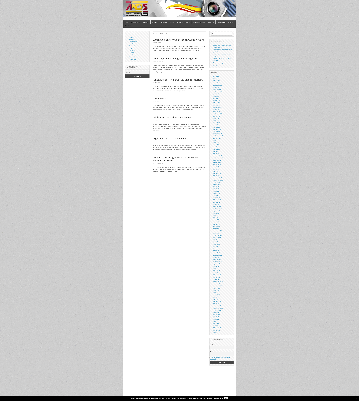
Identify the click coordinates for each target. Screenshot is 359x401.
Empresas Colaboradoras (199, 22)
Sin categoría (133, 59)
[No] (357, 398)
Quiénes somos (134, 22)
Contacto (187, 22)
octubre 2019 (217, 233)
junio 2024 (216, 120)
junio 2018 (216, 268)
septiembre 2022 (218, 162)
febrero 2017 (217, 301)
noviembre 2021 (218, 180)
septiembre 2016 (218, 312)
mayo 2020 (216, 217)
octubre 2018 (217, 259)
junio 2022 (216, 167)
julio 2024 (216, 118)
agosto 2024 (217, 116)
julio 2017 (216, 290)
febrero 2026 (217, 80)
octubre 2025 (217, 89)
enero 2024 (216, 131)
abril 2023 (216, 147)
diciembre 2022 (217, 155)
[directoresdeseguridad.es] (179, 9)
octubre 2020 (217, 206)
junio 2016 (216, 319)
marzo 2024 (216, 127)
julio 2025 (216, 94)
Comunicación (133, 41)
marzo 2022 (216, 171)
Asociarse (154, 22)
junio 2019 (216, 242)
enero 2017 (216, 303)
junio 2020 (216, 215)
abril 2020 (216, 219)
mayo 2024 (216, 122)
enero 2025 (216, 105)
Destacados (132, 46)
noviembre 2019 (218, 231)
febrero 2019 (217, 250)
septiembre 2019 (218, 235)
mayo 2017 (216, 295)
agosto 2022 (217, 164)
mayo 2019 (216, 244)
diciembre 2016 (217, 306)
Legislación (180, 22)
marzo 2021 (216, 197)
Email (211, 351)
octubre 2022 (217, 160)
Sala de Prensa (133, 57)
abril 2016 (216, 323)
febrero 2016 (217, 328)
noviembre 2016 (218, 308)
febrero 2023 (217, 151)
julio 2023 (216, 140)
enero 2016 (216, 330)
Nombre (212, 345)
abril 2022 (216, 169)
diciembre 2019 (217, 228)
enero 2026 (216, 83)
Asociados (132, 39)
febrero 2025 (217, 103)
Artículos (145, 22)
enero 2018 (216, 277)
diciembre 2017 (217, 279)
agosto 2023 (217, 138)
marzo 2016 (216, 325)
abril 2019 (216, 246)
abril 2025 (216, 98)
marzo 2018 (216, 272)
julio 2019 (216, 239)
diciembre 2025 (217, 85)
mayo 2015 (216, 332)
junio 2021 (216, 191)
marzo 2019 (216, 248)
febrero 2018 (217, 275)
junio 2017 (216, 292)
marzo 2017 (216, 299)
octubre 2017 (217, 283)
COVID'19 (132, 43)
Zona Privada (128, 25)
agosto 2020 (217, 211)
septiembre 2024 (218, 114)
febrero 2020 (217, 224)
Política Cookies (221, 22)
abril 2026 (216, 76)
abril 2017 (216, 297)
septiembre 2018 (218, 261)
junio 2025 (216, 96)
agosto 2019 (217, 237)
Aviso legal (211, 22)
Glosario (230, 22)
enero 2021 (216, 202)
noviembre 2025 (218, 87)
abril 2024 (216, 125)
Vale (226, 398)
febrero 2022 (217, 173)
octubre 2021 (217, 182)
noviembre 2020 (218, 204)
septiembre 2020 (218, 208)
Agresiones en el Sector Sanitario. (171, 138)
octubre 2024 (217, 111)
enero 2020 (216, 226)
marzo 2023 (216, 149)
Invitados (131, 52)
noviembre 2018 (218, 257)
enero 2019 (216, 253)
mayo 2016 (216, 321)
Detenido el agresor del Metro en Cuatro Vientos (178, 39)
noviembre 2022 (218, 158)
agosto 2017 (217, 288)
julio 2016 (216, 317)
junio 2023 (216, 142)
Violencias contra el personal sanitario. (173, 117)
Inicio (126, 22)
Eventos (172, 22)
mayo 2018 (216, 270)
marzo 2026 (216, 78)
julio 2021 (216, 189)
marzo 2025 (216, 100)
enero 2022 (216, 175)
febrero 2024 (217, 129)
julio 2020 (216, 213)
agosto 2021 (217, 186)
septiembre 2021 (218, 184)
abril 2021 (216, 195)
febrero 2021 (217, 200)
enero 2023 (216, 153)
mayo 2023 (216, 144)
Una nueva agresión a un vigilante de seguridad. (178, 79)
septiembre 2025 (218, 91)
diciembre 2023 (217, 133)
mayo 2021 (216, 193)
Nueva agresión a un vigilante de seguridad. (176, 58)
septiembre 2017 (218, 286)
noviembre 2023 (218, 136)
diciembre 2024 (217, 107)
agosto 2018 (217, 264)
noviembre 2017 (218, 281)
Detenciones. (160, 98)
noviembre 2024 (218, 109)
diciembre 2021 (217, 178)
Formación (164, 22)
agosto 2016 (217, 314)
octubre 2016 (217, 310)
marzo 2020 (216, 222)
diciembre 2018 (217, 255)
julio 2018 (216, 266)
